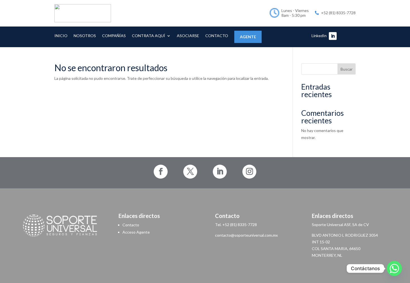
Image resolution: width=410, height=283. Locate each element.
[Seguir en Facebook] (161, 172)
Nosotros (85, 36)
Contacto (216, 36)
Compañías (114, 36)
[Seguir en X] (190, 172)
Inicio (60, 36)
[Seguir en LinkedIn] (333, 36)
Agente (248, 36)
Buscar (347, 69)
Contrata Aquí (148, 36)
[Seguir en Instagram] (249, 172)
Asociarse (188, 36)
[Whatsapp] (394, 268)
